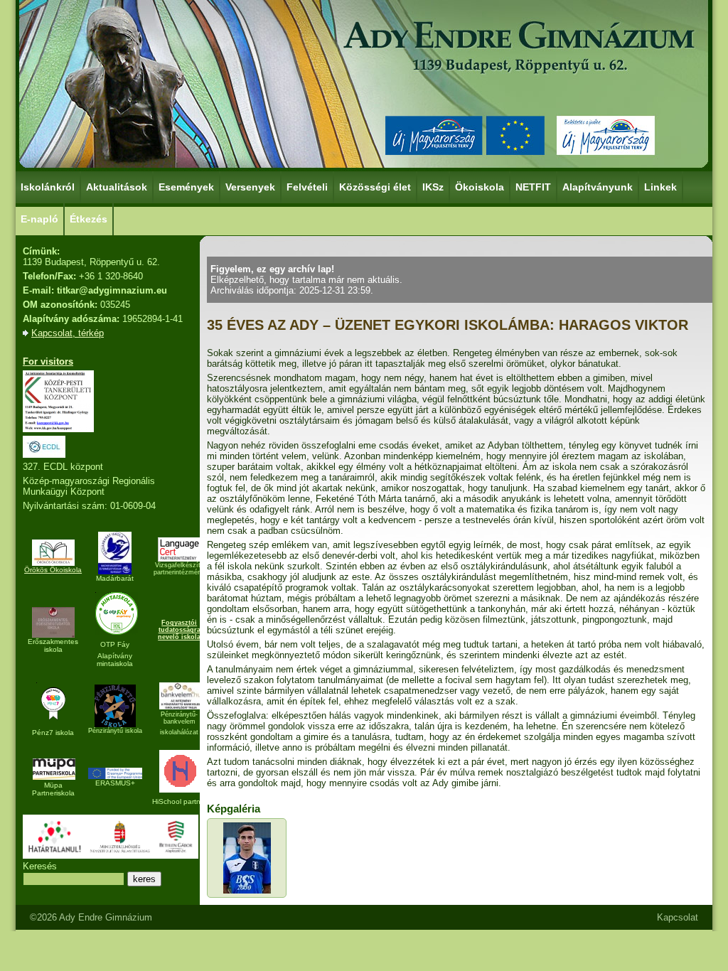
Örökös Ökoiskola (53, 570)
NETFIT (533, 187)
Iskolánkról (48, 187)
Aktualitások (116, 187)
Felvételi (307, 187)
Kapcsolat (677, 917)
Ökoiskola (479, 187)
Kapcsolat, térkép (67, 333)
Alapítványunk (597, 187)
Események (186, 187)
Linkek (660, 187)
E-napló (39, 219)
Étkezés (88, 219)
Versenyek (250, 187)
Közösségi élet (375, 187)
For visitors (48, 361)
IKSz (433, 187)
